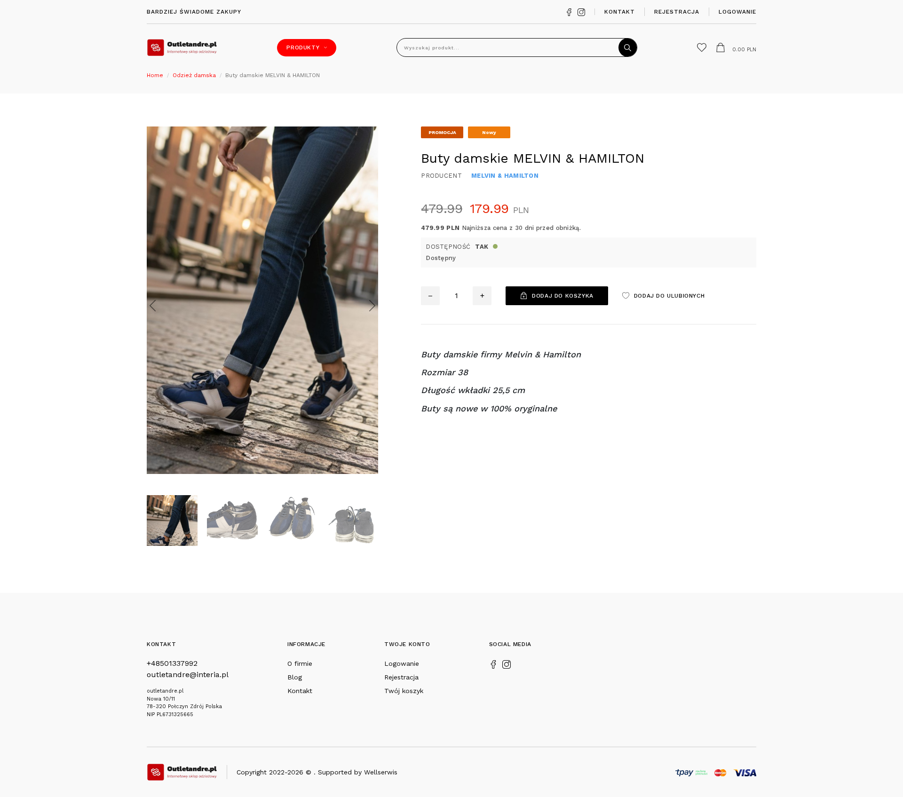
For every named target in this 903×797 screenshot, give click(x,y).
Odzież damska (194, 75)
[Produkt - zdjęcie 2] (262, 299)
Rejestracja (676, 11)
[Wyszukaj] (627, 47)
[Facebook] (569, 11)
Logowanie (737, 11)
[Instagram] (581, 11)
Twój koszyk (403, 690)
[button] (152, 305)
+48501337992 (172, 663)
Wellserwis (380, 772)
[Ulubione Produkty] (701, 47)
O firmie (299, 663)
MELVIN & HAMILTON (505, 175)
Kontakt (619, 11)
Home (155, 75)
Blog (294, 677)
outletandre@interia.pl (188, 674)
